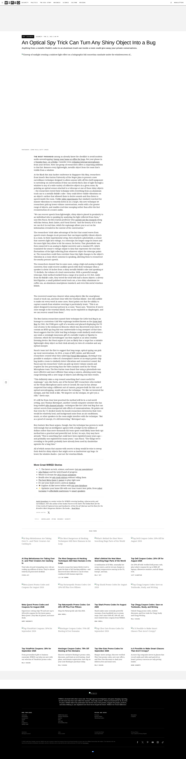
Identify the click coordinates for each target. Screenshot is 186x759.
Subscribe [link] (24, 715)
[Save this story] (6, 382)
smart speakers (78, 491)
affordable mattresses (59, 491)
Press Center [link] (61, 733)
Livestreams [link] (25, 718)
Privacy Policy (134, 732)
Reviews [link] (97, 715)
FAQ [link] (23, 721)
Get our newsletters (83, 469)
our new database (79, 485)
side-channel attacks (54, 405)
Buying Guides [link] (98, 716)
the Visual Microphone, (77, 356)
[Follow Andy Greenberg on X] (48, 512)
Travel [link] (23, 719)
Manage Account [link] (26, 733)
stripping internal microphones (86, 162)
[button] (2, 3)
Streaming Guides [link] (99, 718)
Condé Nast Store (99, 732)
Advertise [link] (24, 732)
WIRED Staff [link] (25, 724)
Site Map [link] (60, 721)
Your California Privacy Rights (139, 733)
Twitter (72, 483)
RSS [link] (59, 719)
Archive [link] (60, 718)
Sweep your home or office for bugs (69, 159)
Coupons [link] (133, 716)
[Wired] (12, 2)
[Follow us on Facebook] (137, 742)
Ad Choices (86, 743)
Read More (76, 508)
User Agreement (99, 733)
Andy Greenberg (27, 36)
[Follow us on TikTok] (162, 742)
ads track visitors (60, 477)
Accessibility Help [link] (62, 722)
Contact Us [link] (25, 722)
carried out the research (86, 220)
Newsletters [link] (25, 716)
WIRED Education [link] (63, 715)
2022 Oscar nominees (66, 475)
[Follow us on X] (142, 742)
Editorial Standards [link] (63, 716)
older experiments (70, 199)
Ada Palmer (43, 472)
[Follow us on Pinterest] (147, 742)
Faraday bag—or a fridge (46, 162)
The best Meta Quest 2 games (51, 480)
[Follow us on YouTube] (152, 742)
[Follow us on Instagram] (157, 742)
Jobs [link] (59, 732)
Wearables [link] (134, 715)
